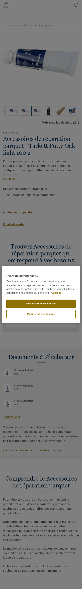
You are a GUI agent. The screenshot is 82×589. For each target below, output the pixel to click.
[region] (41, 294)
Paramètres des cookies (41, 314)
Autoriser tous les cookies (41, 303)
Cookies (56, 293)
